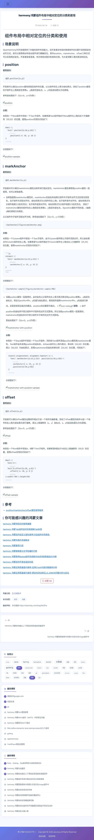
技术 (22, 673)
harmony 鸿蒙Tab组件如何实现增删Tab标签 (22, 529)
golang (9, 667)
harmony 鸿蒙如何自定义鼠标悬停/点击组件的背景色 (26, 534)
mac (47, 668)
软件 (15, 599)
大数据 (59, 662)
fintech (39, 668)
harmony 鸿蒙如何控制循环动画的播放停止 (24, 795)
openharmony (12, 739)
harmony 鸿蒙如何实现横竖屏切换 (20, 800)
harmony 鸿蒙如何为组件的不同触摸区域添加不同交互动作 (30, 806)
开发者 (15, 673)
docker (48, 662)
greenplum (45, 673)
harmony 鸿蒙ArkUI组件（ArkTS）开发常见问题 (26, 717)
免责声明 (51, 836)
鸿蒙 (23, 599)
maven (83, 662)
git (36, 673)
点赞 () (48, 581)
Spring (26, 662)
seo (39, 677)
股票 (30, 673)
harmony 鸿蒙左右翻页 (16, 768)
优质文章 (10, 701)
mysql (76, 673)
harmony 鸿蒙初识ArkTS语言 (18, 723)
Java (16, 662)
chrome (67, 673)
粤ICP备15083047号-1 (27, 832)
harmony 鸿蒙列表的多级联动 (16, 540)
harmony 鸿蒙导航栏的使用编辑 (17, 524)
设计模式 (16, 677)
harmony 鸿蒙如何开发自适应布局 (18, 562)
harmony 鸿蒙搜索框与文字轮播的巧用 (20, 551)
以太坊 (80, 668)
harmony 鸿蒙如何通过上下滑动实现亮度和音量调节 (25, 623)
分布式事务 (57, 673)
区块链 (71, 668)
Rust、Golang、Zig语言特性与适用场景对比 (24, 763)
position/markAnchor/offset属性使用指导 (24, 510)
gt (8, 707)
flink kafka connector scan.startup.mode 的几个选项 (28, 728)
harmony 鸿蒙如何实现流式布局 (19, 790)
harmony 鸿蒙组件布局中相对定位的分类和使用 (25, 779)
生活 (75, 662)
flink (83, 673)
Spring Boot (37, 662)
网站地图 (42, 836)
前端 (68, 662)
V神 (7, 673)
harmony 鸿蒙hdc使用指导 (17, 712)
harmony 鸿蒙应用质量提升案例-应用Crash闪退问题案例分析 (30, 567)
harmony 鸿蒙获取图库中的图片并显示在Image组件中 (68, 634)
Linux (7, 662)
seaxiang (56, 832)
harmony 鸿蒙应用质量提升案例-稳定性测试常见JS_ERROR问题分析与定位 (36, 573)
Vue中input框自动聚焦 (16, 744)
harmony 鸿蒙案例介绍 (13, 545)
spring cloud (28, 668)
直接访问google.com (15, 696)
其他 (64, 668)
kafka (7, 677)
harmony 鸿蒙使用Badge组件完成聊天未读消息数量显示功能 (30, 556)
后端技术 (17, 593)
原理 (25, 677)
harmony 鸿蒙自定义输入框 (18, 811)
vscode (55, 668)
